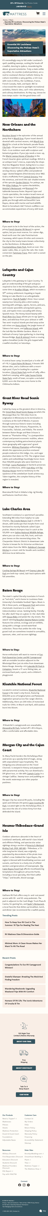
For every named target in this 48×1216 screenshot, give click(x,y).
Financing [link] (28, 1137)
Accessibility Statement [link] (34, 1140)
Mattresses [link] (6, 1122)
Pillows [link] (5, 1125)
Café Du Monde (28, 168)
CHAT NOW (24, 1094)
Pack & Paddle (19, 299)
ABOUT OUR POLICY (24, 1068)
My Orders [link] (29, 1122)
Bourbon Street (9, 135)
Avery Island (21, 325)
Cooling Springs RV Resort (13, 570)
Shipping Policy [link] (31, 1131)
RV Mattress (10, 1200)
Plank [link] (28, 1160)
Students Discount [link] (9, 1163)
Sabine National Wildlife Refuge (29, 532)
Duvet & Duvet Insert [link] (10, 1134)
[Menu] (44, 13)
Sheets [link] (5, 1128)
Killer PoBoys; (12, 185)
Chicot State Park (18, 372)
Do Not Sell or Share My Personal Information (15, 1204)
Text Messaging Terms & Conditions (12, 1206)
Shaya (5, 197)
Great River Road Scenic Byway (19, 412)
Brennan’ (30, 188)
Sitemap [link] (28, 1143)
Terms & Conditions (13, 1203)
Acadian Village (22, 289)
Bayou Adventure (32, 197)
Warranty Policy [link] (31, 1134)
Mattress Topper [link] (32, 1166)
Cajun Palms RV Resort (21, 363)
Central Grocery (31, 176)
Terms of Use (22, 1203)
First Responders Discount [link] (12, 1157)
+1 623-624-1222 (7, 1211)
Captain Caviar (33, 773)
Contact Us (16, 1211)
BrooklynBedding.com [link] (34, 1153)
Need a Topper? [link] (9, 1118)
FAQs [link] (27, 1125)
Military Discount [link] (9, 1153)
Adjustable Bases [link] (9, 1140)
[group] (12, 1127)
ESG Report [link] (7, 1171)
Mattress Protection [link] (10, 1131)
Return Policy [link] (30, 1128)
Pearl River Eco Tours (11, 316)
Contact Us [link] (29, 1118)
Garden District (22, 182)
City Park (6, 147)
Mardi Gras (19, 138)
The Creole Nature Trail (20, 520)
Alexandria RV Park (10, 728)
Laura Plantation (18, 465)
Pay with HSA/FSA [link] (9, 1174)
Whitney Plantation (20, 447)
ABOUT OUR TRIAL (23, 1041)
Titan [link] (27, 1163)
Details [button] (29, 6)
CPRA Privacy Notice (33, 1203)
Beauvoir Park (29, 605)
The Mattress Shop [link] (33, 1169)
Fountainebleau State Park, (14, 247)
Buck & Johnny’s (23, 337)
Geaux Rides (12, 617)
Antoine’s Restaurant (11, 188)
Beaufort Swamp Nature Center (30, 619)
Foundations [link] (7, 1137)
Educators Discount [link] (10, 1160)
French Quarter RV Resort (20, 229)
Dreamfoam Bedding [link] (34, 1157)
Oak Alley (30, 467)
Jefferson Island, (31, 328)
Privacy (4, 1203)
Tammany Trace (20, 253)
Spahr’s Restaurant (35, 904)
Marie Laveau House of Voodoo (20, 156)
